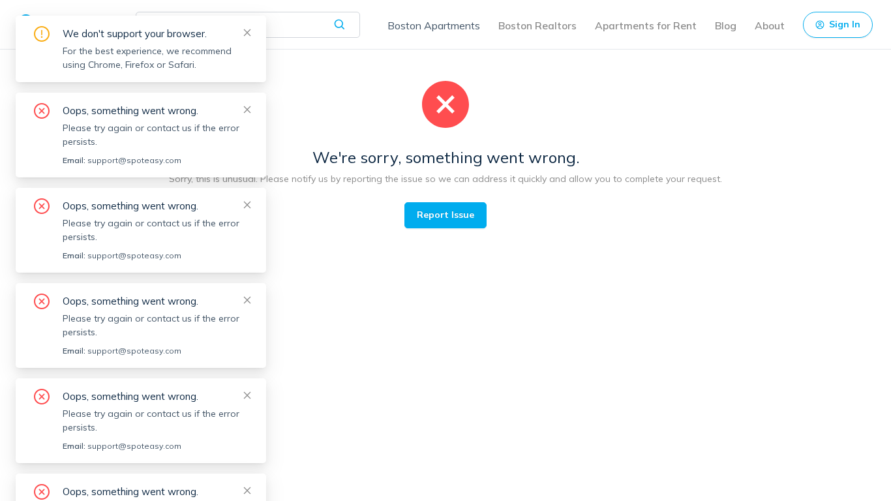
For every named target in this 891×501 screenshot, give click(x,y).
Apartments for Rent (646, 25)
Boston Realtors (537, 25)
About (770, 25)
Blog (725, 25)
